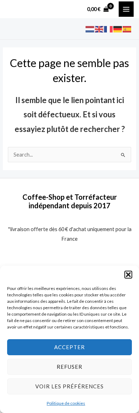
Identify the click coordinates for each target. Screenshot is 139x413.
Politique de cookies (66, 403)
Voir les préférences (69, 386)
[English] (99, 29)
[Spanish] (127, 29)
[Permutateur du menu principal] (126, 8)
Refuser (69, 366)
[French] (108, 29)
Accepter (69, 347)
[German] (118, 29)
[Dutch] (90, 29)
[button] (128, 274)
